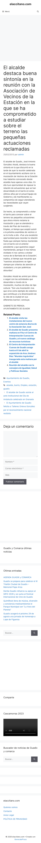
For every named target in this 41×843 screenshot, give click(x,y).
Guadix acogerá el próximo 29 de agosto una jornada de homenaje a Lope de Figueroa (19, 616)
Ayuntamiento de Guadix (17, 378)
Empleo (24, 385)
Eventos (7, 382)
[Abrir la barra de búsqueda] (38, 11)
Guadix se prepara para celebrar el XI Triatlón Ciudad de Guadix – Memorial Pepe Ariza (20, 584)
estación (32, 385)
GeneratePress (20, 839)
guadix (6, 389)
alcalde (9, 385)
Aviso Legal (8, 815)
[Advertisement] (20, 37)
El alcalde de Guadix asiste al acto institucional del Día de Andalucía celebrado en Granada (18, 396)
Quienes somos (10, 807)
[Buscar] (34, 633)
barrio (17, 385)
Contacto (7, 811)
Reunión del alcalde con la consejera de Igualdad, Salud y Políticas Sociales (23, 368)
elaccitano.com (20, 4)
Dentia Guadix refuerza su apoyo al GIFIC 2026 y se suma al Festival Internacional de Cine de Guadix (19, 594)
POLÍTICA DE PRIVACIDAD (15, 819)
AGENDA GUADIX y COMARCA (17, 577)
